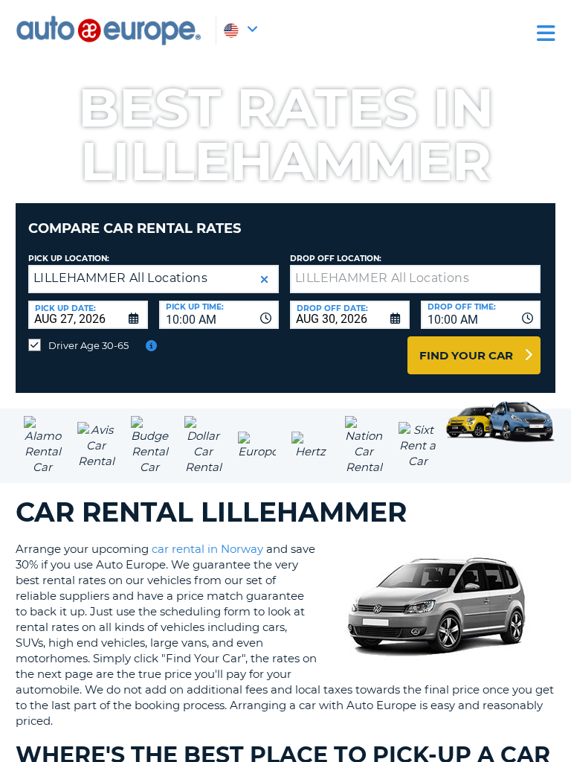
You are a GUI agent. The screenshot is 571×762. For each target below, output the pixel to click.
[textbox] (415, 279)
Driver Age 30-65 (88, 345)
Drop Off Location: (335, 258)
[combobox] (219, 314)
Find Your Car (466, 355)
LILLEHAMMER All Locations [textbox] (120, 278)
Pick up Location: (68, 258)
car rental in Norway (207, 549)
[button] (264, 279)
